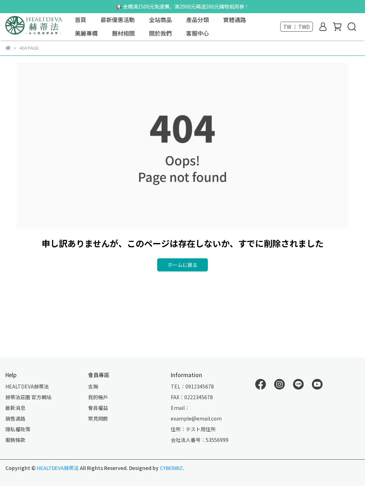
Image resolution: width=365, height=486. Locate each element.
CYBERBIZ (171, 467)
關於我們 (160, 33)
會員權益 (98, 407)
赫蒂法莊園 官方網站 (28, 397)
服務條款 (15, 439)
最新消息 (15, 407)
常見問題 (98, 418)
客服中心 (197, 33)
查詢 (93, 386)
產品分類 (197, 19)
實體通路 (234, 19)
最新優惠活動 (118, 19)
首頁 (80, 19)
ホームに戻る (182, 264)
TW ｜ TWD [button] (296, 26)
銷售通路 (15, 418)
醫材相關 (123, 33)
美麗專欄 (86, 33)
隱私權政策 (17, 429)
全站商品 (160, 19)
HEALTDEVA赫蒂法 (27, 386)
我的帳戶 (98, 397)
